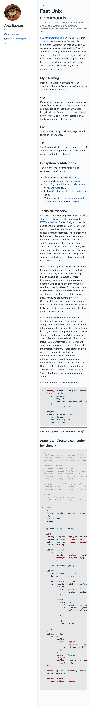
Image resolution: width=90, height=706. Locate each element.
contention (66, 246)
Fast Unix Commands (51, 37)
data (63, 89)
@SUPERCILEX (13, 34)
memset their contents (67, 181)
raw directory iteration (72, 191)
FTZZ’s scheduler (49, 222)
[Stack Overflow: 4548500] (5, 44)
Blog (44, 5)
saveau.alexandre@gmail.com (18, 39)
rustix (57, 187)
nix (48, 187)
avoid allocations (76, 184)
